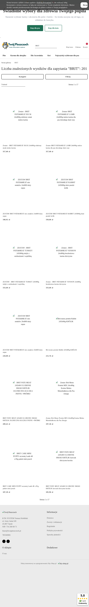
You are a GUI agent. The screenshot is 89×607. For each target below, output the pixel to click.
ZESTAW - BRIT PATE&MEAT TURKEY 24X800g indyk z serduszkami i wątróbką (21, 283)
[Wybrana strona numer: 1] (73, 84)
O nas (4, 553)
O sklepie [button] (6, 547)
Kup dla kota (53, 28)
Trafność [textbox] (4, 84)
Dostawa (50, 518)
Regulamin (51, 526)
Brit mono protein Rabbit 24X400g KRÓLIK (61, 350)
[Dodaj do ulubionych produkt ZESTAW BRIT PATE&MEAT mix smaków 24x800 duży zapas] (40, 159)
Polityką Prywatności (44, 2)
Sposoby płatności (53, 535)
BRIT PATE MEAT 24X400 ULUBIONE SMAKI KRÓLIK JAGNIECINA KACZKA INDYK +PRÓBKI (21, 419)
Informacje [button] (52, 512)
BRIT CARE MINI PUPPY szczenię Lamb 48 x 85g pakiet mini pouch (21, 487)
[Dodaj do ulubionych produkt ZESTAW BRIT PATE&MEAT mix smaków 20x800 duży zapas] (40, 296)
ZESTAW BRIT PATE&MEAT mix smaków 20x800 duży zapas (23, 351)
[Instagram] (8, 541)
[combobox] (13, 85)
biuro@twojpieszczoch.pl (11, 531)
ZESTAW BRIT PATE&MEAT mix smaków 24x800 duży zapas (23, 215)
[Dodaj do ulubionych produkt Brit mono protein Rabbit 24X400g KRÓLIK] (83, 296)
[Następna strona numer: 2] (86, 84)
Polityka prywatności (55, 530)
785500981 (6, 535)
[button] (85, 56)
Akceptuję (85, 5)
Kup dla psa (35, 28)
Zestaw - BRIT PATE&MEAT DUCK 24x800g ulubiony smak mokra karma (22, 147)
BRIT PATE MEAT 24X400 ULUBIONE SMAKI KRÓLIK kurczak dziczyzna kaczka (63, 487)
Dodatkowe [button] (52, 547)
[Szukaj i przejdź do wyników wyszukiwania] (55, 46)
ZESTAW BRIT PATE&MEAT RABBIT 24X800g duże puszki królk (65, 215)
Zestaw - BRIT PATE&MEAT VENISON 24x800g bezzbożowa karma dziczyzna (63, 283)
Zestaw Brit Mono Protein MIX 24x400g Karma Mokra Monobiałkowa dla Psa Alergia (65, 419)
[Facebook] (4, 541)
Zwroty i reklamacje (54, 522)
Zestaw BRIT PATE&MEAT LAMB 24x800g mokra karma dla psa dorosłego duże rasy (64, 147)
